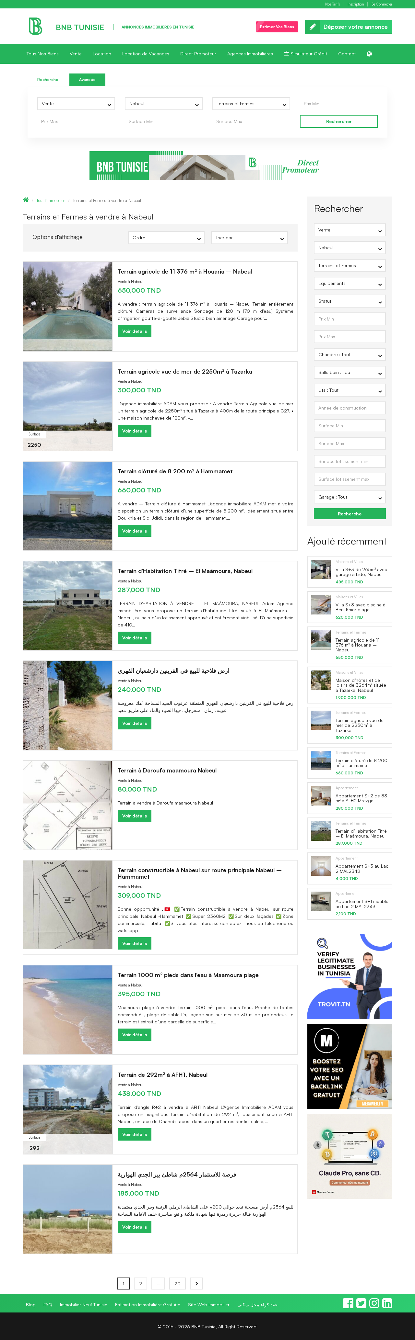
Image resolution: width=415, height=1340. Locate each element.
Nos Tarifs (332, 4)
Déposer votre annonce (356, 26)
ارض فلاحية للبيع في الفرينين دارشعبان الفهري (174, 670)
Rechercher (339, 121)
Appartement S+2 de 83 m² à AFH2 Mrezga (361, 798)
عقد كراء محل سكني (257, 1304)
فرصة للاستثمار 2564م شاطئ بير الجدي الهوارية (177, 1174)
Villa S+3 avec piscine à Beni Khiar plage (360, 607)
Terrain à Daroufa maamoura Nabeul (167, 770)
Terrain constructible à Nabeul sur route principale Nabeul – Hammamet (200, 873)
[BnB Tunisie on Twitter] (361, 1306)
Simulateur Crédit (308, 53)
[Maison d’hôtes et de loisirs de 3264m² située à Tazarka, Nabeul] (321, 679)
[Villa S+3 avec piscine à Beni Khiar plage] (321, 604)
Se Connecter (382, 4)
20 (177, 1283)
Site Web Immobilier (209, 1304)
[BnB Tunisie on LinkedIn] (387, 1306)
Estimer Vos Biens (277, 26)
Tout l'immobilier (50, 200)
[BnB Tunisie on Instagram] (374, 1306)
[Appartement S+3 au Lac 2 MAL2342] (321, 865)
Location (102, 53)
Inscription (356, 4)
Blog (31, 1304)
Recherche (47, 79)
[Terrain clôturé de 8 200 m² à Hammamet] (321, 760)
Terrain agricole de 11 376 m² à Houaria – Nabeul (185, 271)
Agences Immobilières (250, 53)
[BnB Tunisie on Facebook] (348, 1306)
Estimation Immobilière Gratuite (147, 1304)
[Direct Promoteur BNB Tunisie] (207, 165)
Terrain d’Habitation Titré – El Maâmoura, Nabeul (185, 570)
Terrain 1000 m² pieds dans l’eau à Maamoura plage (188, 974)
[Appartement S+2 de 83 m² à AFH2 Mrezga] (321, 795)
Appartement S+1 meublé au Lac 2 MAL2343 (362, 903)
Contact (347, 53)
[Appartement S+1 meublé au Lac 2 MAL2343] (321, 901)
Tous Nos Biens (43, 53)
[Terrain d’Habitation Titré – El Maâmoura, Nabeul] (321, 830)
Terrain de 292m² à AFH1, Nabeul (163, 1074)
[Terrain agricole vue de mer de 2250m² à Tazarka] (321, 720)
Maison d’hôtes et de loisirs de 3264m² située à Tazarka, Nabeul (361, 685)
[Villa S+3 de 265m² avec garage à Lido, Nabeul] (321, 569)
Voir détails (134, 331)
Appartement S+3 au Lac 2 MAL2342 (362, 868)
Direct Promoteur (198, 53)
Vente (76, 53)
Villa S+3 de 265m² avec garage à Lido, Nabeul (361, 572)
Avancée (87, 79)
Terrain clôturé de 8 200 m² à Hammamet (175, 471)
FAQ (47, 1304)
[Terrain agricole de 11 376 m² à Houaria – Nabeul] (321, 639)
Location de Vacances (145, 53)
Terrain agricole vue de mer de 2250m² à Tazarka (185, 371)
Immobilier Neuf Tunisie (83, 1304)
